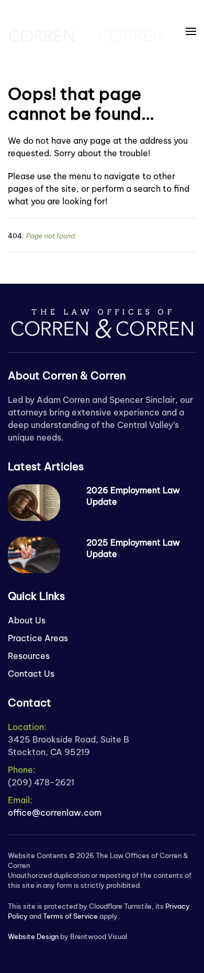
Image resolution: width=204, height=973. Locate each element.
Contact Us (31, 673)
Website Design (33, 936)
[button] (191, 31)
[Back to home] (86, 31)
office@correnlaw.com (54, 812)
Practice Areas (38, 638)
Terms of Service (70, 916)
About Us (27, 620)
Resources (29, 656)
